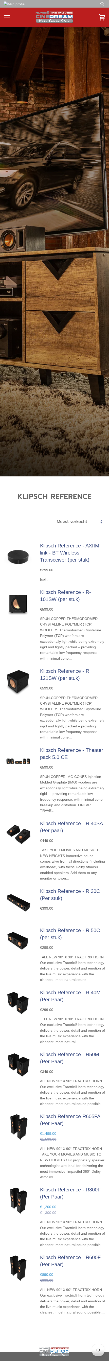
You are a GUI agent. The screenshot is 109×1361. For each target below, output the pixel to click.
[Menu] (7, 17)
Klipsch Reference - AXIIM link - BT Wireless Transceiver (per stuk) (69, 553)
